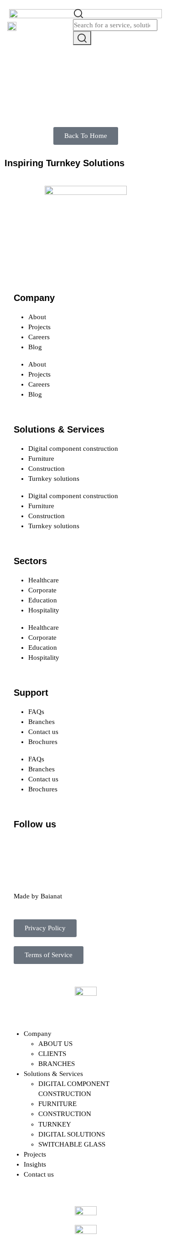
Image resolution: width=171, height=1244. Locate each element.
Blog (35, 347)
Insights (35, 1164)
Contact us (43, 731)
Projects (39, 327)
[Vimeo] (123, 849)
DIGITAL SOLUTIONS (71, 1134)
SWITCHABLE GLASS (71, 1144)
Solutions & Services (53, 1073)
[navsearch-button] (78, 12)
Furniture (41, 458)
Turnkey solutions (53, 478)
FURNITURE (57, 1103)
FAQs (36, 711)
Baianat (51, 896)
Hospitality (43, 610)
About (37, 317)
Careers (39, 337)
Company (38, 1033)
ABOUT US (55, 1043)
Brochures (42, 741)
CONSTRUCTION (64, 1113)
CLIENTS (52, 1053)
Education (42, 600)
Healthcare (43, 580)
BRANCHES (56, 1063)
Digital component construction (73, 448)
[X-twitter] (49, 849)
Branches (41, 721)
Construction (46, 468)
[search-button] (82, 38)
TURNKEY (54, 1124)
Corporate (42, 590)
